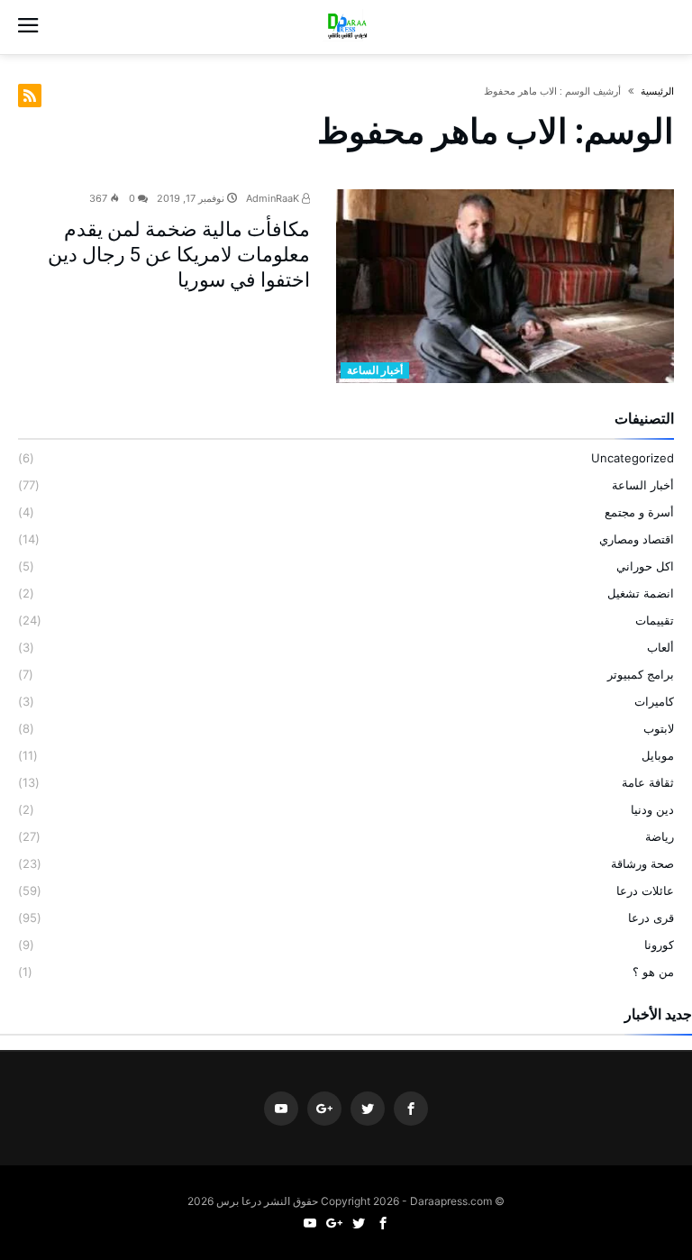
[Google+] (324, 1109)
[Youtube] (281, 1109)
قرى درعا (651, 917)
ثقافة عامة (648, 782)
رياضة (659, 836)
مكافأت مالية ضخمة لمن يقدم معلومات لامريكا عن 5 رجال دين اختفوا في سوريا (179, 254)
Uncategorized (632, 458)
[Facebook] (411, 1109)
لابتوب (658, 728)
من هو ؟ (653, 971)
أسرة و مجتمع (639, 512)
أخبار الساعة (375, 370)
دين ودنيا (652, 809)
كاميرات (654, 701)
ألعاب (660, 647)
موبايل (658, 755)
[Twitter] (368, 1109)
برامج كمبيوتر (640, 674)
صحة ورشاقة (642, 863)
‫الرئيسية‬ (657, 91)
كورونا (659, 944)
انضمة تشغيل (640, 593)
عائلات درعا (645, 890)
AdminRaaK (274, 198)
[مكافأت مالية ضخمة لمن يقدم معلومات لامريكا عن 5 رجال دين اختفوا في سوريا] (505, 286)
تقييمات (654, 620)
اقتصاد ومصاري (636, 539)
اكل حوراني (645, 566)
